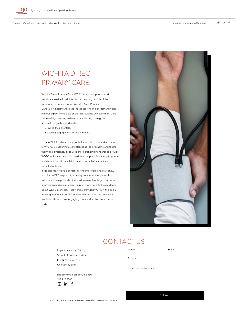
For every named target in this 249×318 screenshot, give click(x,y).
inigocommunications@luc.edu (189, 22)
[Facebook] (229, 23)
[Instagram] (219, 23)
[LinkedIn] (224, 23)
